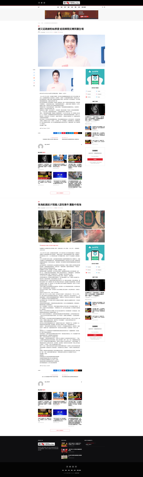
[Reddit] (34, 78)
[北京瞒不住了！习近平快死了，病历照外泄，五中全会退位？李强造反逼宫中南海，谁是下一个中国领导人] (45, 159)
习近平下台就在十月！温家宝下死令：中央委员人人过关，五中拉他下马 (44, 182)
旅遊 (72, 7)
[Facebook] (34, 73)
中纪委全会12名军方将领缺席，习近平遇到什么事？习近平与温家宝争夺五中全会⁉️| (59, 165)
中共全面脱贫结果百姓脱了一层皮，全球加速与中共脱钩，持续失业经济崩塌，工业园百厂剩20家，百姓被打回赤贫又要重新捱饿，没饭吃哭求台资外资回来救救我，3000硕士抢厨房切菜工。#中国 (75, 184)
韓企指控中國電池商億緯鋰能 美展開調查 (75, 456)
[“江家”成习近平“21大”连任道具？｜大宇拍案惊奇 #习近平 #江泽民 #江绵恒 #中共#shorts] (60, 175)
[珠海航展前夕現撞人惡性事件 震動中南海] (71, 226)
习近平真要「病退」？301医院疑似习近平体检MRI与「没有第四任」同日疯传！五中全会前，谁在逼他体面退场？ (75, 166)
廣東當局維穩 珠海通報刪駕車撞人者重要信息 (70, 139)
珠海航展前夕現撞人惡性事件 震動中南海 (50, 139)
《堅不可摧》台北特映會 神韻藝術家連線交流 (75, 450)
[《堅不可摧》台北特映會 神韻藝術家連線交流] (64, 451)
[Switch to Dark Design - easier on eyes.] (102, 7)
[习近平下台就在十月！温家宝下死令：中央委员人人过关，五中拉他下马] (45, 175)
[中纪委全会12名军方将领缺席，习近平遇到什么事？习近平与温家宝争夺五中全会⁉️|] (60, 159)
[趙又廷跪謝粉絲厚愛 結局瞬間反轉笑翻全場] (71, 51)
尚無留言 (56, 32)
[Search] (104, 7)
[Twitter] (34, 75)
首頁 (58, 7)
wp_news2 (43, 32)
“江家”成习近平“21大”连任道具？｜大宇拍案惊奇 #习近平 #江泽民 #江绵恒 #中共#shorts (59, 182)
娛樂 (79, 7)
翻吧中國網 (84, 7)
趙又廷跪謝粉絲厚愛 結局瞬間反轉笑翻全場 (70, 376)
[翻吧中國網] (71, 3)
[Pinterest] (34, 83)
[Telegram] (34, 80)
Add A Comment (60, 430)
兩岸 (65, 7)
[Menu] (38, 7)
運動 (75, 7)
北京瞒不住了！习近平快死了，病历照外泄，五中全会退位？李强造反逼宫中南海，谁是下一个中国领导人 (44, 166)
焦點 (61, 7)
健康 (68, 7)
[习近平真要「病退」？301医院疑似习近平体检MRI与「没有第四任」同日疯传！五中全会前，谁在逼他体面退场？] (75, 159)
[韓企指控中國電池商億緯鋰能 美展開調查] (64, 457)
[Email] (34, 86)
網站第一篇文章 (88, 444)
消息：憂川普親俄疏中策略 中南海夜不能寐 (50, 376)
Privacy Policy (93, 163)
